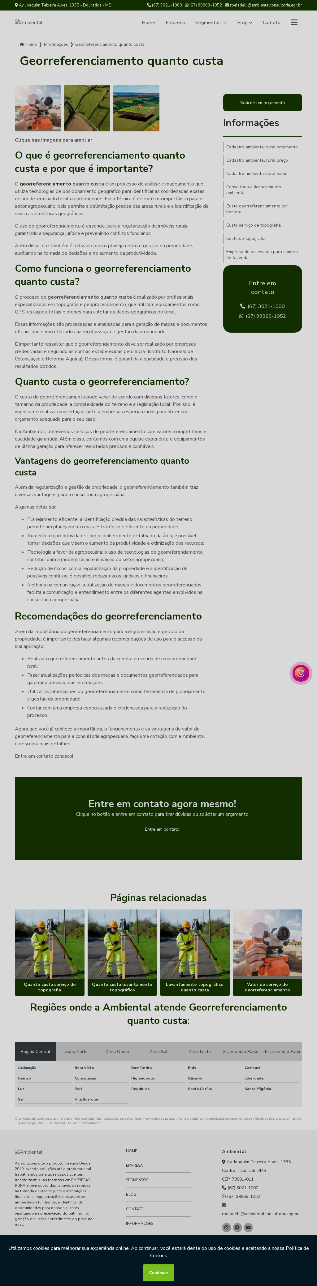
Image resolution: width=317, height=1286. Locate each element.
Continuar (158, 1273)
